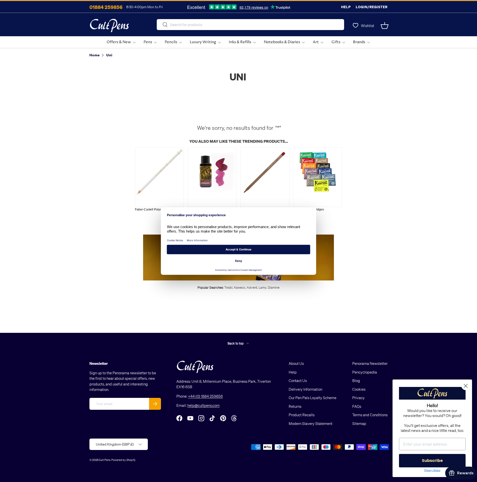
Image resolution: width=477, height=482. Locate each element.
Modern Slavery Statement (310, 423)
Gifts (335, 42)
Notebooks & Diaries (282, 42)
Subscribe (432, 460)
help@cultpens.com (203, 405)
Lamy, (263, 287)
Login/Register (372, 7)
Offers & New (119, 42)
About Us (296, 363)
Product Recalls (302, 414)
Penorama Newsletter (370, 363)
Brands (359, 42)
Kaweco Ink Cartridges (308, 209)
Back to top (236, 343)
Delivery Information (305, 389)
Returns (295, 406)
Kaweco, (240, 287)
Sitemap (359, 423)
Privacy (358, 397)
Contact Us (298, 380)
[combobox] (250, 24)
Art (316, 42)
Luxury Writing (203, 42)
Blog (356, 380)
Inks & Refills (240, 42)
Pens (148, 42)
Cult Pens (104, 460)
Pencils (171, 42)
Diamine (273, 287)
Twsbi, (228, 287)
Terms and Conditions (370, 414)
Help (346, 7)
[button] (384, 25)
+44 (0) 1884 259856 (205, 396)
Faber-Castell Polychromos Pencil (158, 209)
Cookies (358, 389)
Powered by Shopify (123, 460)
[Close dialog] (465, 385)
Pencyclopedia (364, 372)
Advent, (252, 287)
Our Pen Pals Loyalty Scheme (312, 397)
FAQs (356, 406)
